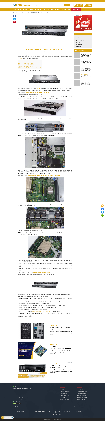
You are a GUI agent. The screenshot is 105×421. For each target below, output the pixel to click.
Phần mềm (62, 397)
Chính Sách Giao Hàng (81, 395)
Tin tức (22, 1)
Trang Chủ (18, 9)
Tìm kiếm (67, 5)
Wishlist (90, 1)
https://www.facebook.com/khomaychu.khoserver (29, 399)
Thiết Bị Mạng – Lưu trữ (65, 395)
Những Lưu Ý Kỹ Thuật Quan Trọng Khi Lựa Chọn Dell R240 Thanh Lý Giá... (86, 69)
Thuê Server (77, 9)
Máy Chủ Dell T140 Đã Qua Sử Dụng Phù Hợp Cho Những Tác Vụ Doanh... (86, 55)
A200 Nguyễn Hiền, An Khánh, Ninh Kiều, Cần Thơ (82, 410)
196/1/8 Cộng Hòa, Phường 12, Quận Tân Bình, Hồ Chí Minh (23, 410)
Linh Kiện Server (56, 9)
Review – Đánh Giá (80, 40)
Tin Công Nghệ (79, 44)
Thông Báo (78, 42)
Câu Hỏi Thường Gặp (81, 389)
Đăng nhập (83, 1)
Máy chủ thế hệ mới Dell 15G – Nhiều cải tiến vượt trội (37, 92)
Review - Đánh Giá (22, 12)
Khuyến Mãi (78, 37)
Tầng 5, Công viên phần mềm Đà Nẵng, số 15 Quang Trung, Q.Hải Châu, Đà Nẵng (63, 411)
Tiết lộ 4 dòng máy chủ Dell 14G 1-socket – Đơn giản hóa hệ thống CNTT (44, 175)
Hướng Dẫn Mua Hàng (81, 393)
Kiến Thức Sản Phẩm (80, 39)
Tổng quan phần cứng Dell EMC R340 (26, 64)
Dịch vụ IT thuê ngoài (64, 399)
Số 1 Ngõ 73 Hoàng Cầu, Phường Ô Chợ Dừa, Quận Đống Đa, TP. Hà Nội (42, 410)
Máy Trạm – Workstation (43, 9)
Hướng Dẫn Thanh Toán (82, 391)
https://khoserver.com (32, 397)
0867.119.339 (20, 395)
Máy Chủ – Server (29, 9)
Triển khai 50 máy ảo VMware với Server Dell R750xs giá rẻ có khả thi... (86, 83)
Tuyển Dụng (78, 46)
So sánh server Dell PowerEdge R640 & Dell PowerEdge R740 (60, 366)
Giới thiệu (16, 1)
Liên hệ (27, 1)
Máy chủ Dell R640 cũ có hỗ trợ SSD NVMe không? (86, 76)
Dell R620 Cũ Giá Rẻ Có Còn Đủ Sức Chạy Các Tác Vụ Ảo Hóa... (86, 62)
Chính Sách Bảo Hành (81, 399)
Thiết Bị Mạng (67, 9)
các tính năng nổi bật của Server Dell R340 (41, 311)
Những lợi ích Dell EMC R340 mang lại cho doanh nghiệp (30, 67)
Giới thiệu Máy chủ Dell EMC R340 (25, 63)
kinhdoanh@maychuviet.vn (32, 395)
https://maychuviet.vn (22, 397)
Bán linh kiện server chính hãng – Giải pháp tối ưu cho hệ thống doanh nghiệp (60, 347)
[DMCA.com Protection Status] (35, 403)
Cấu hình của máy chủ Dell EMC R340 (26, 66)
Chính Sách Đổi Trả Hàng (82, 397)
